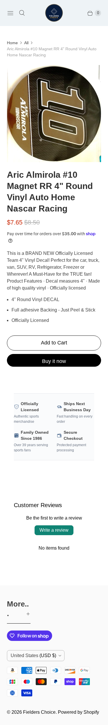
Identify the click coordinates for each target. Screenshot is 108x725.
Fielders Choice (39, 712)
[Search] (22, 13)
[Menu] (10, 13)
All (26, 42)
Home (12, 42)
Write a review (54, 530)
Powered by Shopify (78, 712)
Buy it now (54, 361)
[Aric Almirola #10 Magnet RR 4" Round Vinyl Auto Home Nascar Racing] (54, 113)
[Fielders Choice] (54, 12)
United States (33, 655)
